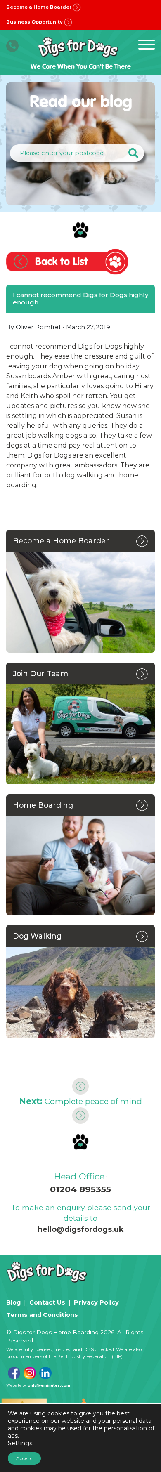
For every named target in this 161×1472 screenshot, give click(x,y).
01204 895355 (80, 1189)
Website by (38, 1385)
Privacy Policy (96, 1302)
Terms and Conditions (42, 1315)
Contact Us (47, 1302)
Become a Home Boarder (39, 7)
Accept (24, 1458)
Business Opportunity (35, 22)
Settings (20, 1443)
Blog (13, 1302)
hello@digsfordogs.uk (80, 1229)
